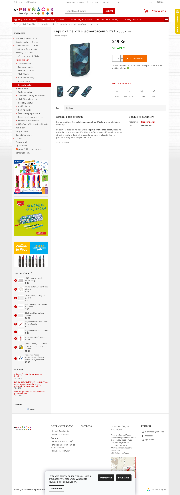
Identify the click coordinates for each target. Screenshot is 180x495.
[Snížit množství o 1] (121, 59)
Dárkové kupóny (23, 153)
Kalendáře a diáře (24, 135)
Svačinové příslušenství (28, 120)
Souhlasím (124, 477)
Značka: (60, 35)
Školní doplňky (22, 60)
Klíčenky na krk (25, 81)
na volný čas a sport (24, 52)
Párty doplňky (22, 131)
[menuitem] (25, 19)
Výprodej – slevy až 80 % (26, 38)
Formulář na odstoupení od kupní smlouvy (63, 446)
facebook (149, 435)
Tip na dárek (21, 145)
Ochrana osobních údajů (62, 441)
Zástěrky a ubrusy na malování (32, 95)
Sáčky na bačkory (25, 92)
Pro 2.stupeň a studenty (26, 49)
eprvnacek (149, 439)
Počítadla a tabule (26, 70)
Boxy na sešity (24, 110)
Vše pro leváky (22, 142)
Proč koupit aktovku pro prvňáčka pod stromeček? (29, 393)
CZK (150, 2)
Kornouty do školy (26, 77)
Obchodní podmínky (75, 2)
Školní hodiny (24, 74)
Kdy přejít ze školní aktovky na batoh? (28, 375)
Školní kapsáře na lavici (28, 99)
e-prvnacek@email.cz (154, 431)
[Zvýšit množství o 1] (121, 56)
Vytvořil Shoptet (159, 489)
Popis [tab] (58, 108)
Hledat (109, 11)
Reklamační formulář (60, 451)
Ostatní (19, 138)
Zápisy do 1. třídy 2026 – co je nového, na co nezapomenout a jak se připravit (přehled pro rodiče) (31, 384)
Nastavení (56, 488)
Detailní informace (120, 83)
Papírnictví (20, 127)
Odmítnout (106, 477)
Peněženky (23, 88)
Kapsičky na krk (25, 85)
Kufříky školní (24, 106)
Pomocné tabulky (25, 67)
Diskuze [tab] (69, 108)
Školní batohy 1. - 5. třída (27, 45)
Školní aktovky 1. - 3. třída (27, 42)
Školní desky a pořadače (29, 113)
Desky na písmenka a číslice (30, 117)
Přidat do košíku (137, 58)
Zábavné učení (24, 63)
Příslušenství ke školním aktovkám (33, 124)
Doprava (54, 438)
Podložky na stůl (25, 103)
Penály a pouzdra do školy (27, 56)
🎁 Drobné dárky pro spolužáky (29, 149)
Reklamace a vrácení (99, 2)
